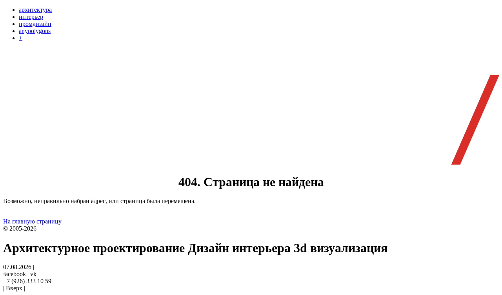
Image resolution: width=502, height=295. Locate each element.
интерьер (31, 16)
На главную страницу (32, 221)
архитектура (35, 9)
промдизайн (35, 23)
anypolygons (35, 30)
